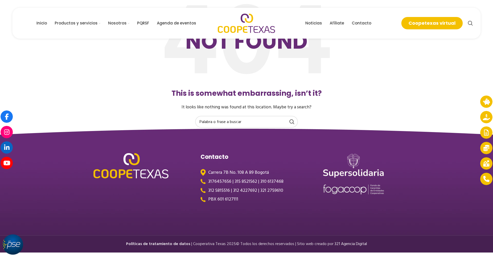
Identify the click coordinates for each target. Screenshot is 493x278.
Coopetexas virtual (432, 23)
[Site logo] (246, 23)
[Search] (470, 23)
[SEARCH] (292, 122)
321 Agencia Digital (351, 243)
